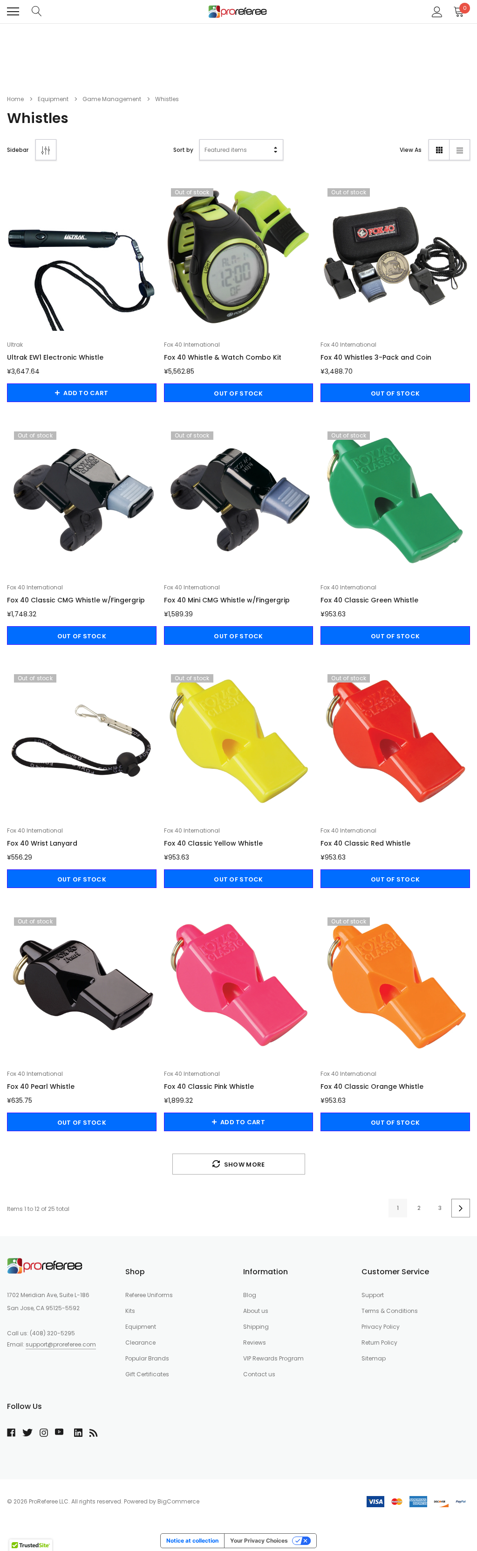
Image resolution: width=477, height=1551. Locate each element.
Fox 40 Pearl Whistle (41, 1086)
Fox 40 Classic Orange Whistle (371, 1086)
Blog (249, 1295)
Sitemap (373, 1358)
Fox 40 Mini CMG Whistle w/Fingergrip (227, 600)
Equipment (140, 1327)
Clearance (140, 1342)
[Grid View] (439, 149)
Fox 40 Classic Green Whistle (369, 600)
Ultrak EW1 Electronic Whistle (55, 357)
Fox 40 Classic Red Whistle (365, 843)
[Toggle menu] (13, 11)
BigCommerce (178, 1501)
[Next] (460, 1208)
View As (411, 150)
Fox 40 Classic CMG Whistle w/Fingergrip (76, 600)
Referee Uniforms (149, 1295)
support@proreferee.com (61, 1344)
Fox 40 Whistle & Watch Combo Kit (222, 357)
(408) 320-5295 (52, 1333)
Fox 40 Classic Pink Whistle (209, 1086)
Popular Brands (147, 1358)
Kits (130, 1311)
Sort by (183, 150)
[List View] (459, 149)
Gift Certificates (147, 1374)
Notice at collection (192, 1540)
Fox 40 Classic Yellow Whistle (213, 843)
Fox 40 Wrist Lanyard (42, 843)
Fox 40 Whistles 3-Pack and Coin (375, 357)
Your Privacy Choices (259, 1540)
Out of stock (238, 393)
